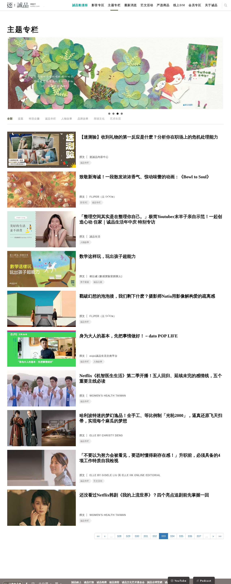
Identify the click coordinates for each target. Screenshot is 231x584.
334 (172, 536)
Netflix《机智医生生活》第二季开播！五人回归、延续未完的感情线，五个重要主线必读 (150, 378)
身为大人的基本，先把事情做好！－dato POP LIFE (128, 336)
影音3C (84, 202)
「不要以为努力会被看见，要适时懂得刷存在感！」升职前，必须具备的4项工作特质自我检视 (149, 458)
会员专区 (195, 5)
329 (128, 536)
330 (137, 536)
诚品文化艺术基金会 (133, 582)
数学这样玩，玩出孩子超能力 (107, 256)
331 (146, 536)
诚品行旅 (89, 582)
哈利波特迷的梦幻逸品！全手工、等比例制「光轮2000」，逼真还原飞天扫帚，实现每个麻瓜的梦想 (150, 418)
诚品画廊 (102, 582)
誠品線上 (76, 582)
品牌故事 (83, 118)
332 (154, 536)
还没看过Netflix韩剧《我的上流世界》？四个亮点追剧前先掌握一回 (144, 495)
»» (220, 536)
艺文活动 (147, 5)
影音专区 (98, 5)
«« (98, 536)
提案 (20, 118)
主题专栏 (114, 5)
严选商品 (163, 5)
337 (199, 536)
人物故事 (66, 118)
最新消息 (130, 5)
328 (119, 536)
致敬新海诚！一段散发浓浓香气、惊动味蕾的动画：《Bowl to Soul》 (145, 176)
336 (190, 536)
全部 (10, 118)
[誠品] (23, 5)
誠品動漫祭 (80, 5)
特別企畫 (34, 118)
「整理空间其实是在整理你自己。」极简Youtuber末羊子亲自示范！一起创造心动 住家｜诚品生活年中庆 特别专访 (150, 219)
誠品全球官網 (154, 582)
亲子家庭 (84, 282)
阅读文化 (99, 118)
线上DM (179, 5)
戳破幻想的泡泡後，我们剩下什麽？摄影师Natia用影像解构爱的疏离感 (147, 296)
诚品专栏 (50, 118)
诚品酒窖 (114, 582)
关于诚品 (211, 5)
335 (181, 536)
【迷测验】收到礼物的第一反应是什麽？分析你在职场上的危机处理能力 (148, 137)
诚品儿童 (97, 282)
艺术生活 (115, 118)
